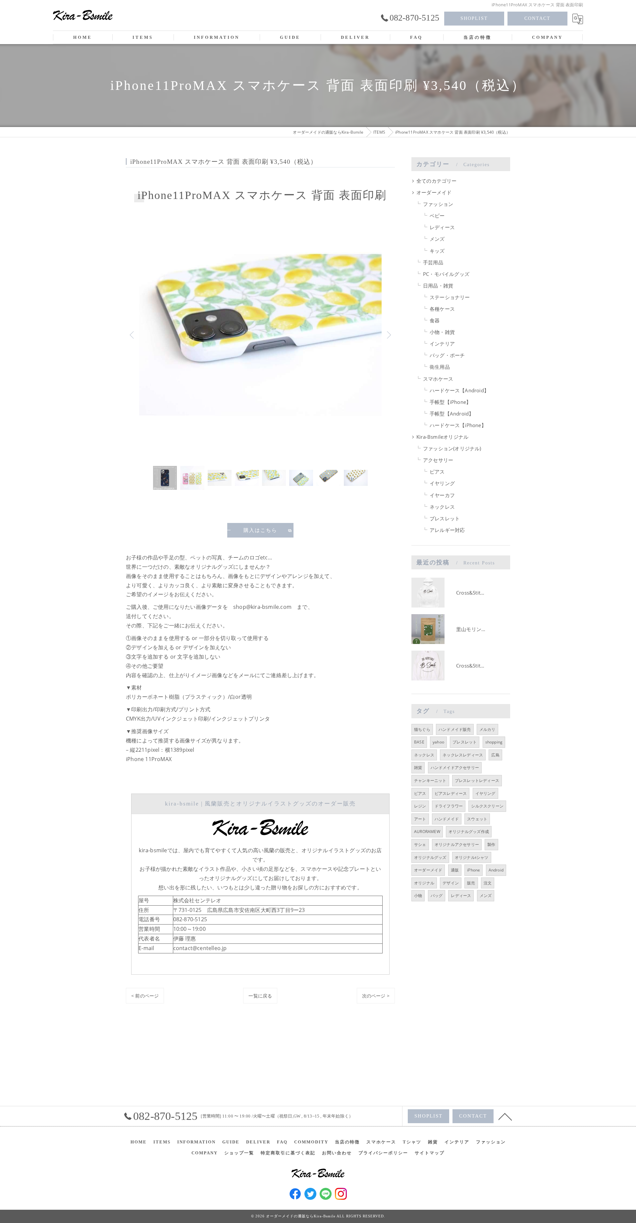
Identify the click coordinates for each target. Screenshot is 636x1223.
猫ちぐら (422, 729)
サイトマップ (430, 1152)
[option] (260, 334)
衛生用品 (440, 367)
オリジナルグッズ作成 (469, 831)
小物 (418, 895)
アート (420, 819)
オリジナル (424, 883)
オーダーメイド (433, 192)
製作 (491, 844)
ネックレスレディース (463, 755)
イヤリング (442, 483)
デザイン (451, 883)
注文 (488, 883)
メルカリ (487, 729)
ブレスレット (445, 518)
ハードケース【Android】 (459, 390)
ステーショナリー (450, 297)
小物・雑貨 (442, 332)
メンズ (437, 239)
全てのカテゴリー (436, 181)
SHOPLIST (474, 18)
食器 (435, 320)
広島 (495, 755)
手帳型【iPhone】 (450, 402)
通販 (455, 870)
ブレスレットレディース (477, 780)
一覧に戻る (260, 996)
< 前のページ (145, 996)
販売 (471, 883)
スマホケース (438, 379)
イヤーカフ (442, 495)
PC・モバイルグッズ (446, 274)
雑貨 (418, 767)
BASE (419, 742)
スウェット (477, 819)
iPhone (473, 870)
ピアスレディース (451, 793)
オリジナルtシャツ (472, 857)
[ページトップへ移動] (505, 1116)
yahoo (438, 742)
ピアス (437, 472)
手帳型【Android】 (452, 414)
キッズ (437, 251)
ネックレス (442, 507)
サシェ (420, 844)
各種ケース (442, 309)
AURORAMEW (427, 831)
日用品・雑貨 (438, 286)
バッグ (437, 895)
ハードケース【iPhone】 (458, 425)
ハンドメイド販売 (455, 729)
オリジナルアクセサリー (457, 844)
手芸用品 (433, 262)
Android (496, 870)
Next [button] (388, 334)
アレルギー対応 (447, 530)
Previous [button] (132, 334)
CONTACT (537, 18)
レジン (420, 806)
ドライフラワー (449, 806)
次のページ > (376, 996)
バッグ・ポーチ (447, 355)
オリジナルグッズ (430, 857)
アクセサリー (438, 460)
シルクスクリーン (487, 806)
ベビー (437, 216)
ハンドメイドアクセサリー (455, 767)
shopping (494, 742)
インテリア (442, 344)
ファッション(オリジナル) (452, 448)
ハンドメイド (447, 819)
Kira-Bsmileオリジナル (442, 437)
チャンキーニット (430, 780)
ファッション (438, 204)
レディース (442, 227)
